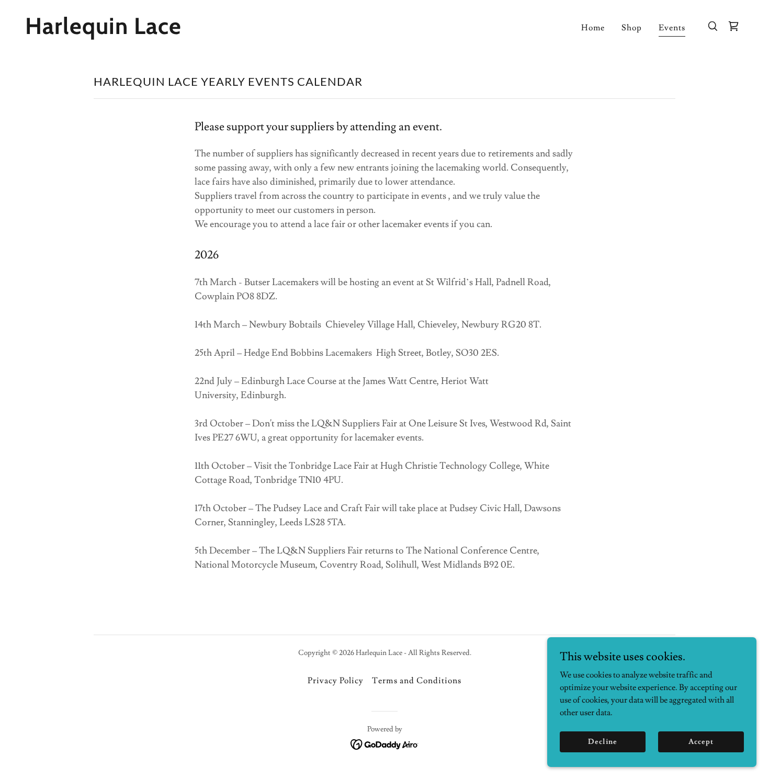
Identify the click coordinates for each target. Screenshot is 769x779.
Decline (602, 741)
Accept (700, 741)
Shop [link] (631, 27)
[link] (126, 31)
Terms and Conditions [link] (416, 680)
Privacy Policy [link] (336, 680)
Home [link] (593, 27)
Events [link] (672, 27)
